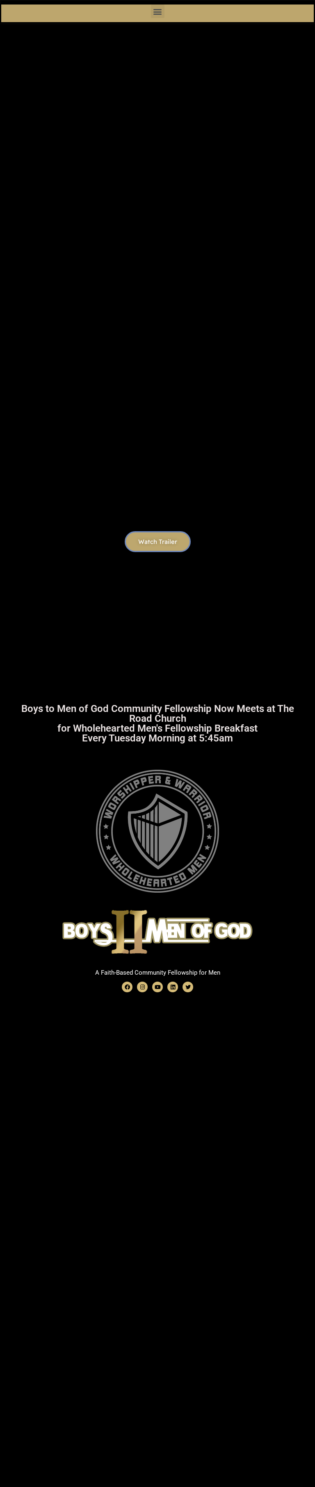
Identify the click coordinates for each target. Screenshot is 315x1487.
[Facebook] (127, 987)
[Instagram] (142, 987)
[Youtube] (157, 987)
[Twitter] (188, 987)
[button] (157, 11)
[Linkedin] (172, 987)
